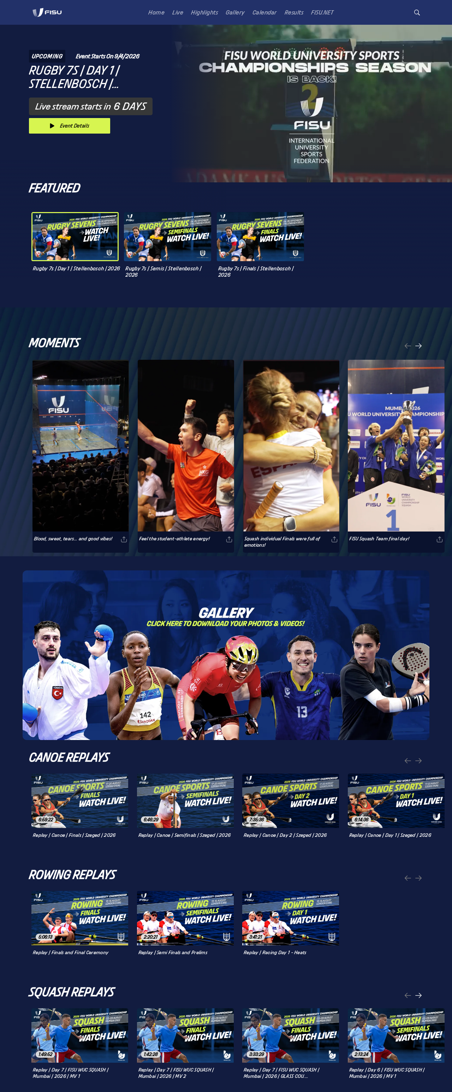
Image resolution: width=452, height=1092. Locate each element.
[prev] (408, 346)
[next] (418, 346)
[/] (47, 19)
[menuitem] (155, 12)
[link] (47, 12)
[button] (417, 13)
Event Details (74, 126)
